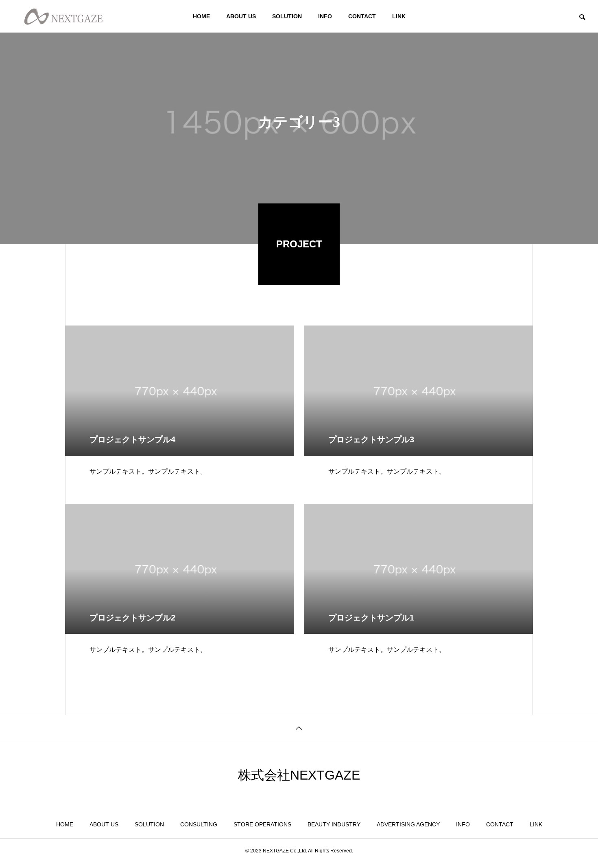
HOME (201, 16)
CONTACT (362, 16)
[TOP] (299, 727)
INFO (325, 16)
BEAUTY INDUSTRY (334, 824)
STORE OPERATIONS (262, 824)
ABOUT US (241, 16)
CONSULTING (198, 824)
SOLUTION (287, 16)
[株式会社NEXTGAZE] (63, 16)
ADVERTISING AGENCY (408, 824)
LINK (399, 16)
